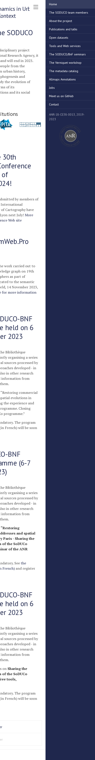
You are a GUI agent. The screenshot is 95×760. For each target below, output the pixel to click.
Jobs (52, 88)
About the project (60, 21)
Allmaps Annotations (62, 79)
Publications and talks (63, 29)
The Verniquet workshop (65, 63)
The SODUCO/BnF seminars (67, 54)
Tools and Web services (65, 46)
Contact (54, 104)
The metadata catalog (63, 71)
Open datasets (58, 38)
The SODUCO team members (68, 13)
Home (53, 4)
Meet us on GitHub (61, 96)
